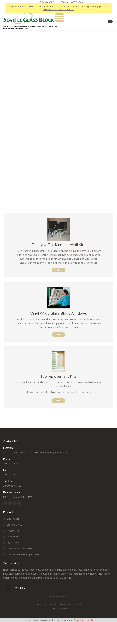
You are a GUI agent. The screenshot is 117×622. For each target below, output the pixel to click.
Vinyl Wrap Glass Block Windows (58, 313)
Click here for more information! (58, 9)
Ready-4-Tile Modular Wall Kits (58, 244)
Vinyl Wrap (13, 536)
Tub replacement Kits (58, 376)
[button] (51, 596)
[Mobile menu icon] (110, 21)
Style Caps (13, 542)
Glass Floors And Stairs (19, 548)
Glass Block (13, 518)
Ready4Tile (13, 530)
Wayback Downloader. (83, 620)
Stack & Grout (14, 524)
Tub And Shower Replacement (24, 554)
